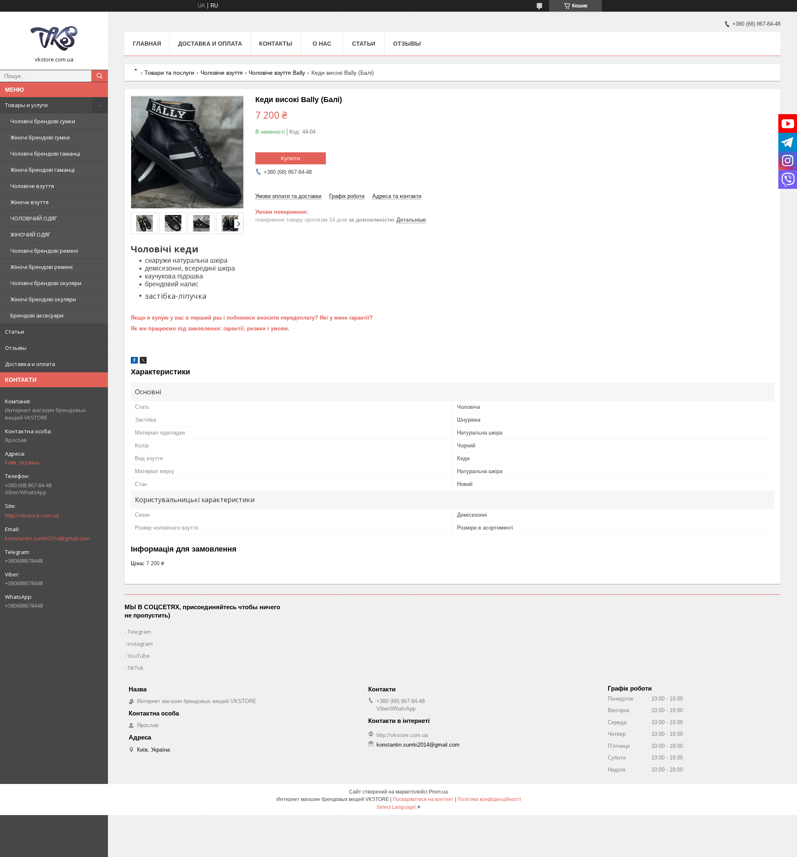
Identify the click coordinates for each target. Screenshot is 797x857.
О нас (322, 43)
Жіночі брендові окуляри (43, 299)
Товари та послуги (169, 72)
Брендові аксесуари (37, 315)
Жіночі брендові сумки (40, 137)
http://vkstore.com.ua (32, 515)
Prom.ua (438, 792)
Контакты (275, 43)
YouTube (138, 655)
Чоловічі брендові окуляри (45, 283)
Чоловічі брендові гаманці (45, 153)
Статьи (14, 331)
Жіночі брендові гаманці (42, 169)
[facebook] (134, 362)
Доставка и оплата (30, 364)
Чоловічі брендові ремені (44, 250)
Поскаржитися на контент (423, 799)
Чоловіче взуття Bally (277, 72)
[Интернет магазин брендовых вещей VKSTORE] (54, 37)
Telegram (139, 631)
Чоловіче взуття (32, 186)
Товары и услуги (26, 105)
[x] (143, 362)
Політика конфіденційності (489, 799)
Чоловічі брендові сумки (42, 121)
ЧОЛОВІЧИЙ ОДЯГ (33, 218)
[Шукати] (99, 76)
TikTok (135, 667)
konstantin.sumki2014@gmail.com (47, 538)
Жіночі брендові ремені (41, 267)
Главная (147, 43)
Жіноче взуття (29, 202)
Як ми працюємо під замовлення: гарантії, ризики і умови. (210, 328)
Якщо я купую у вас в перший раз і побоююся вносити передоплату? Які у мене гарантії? (252, 318)
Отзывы (16, 348)
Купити (290, 158)
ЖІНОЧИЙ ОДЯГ (30, 234)
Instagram (140, 643)
